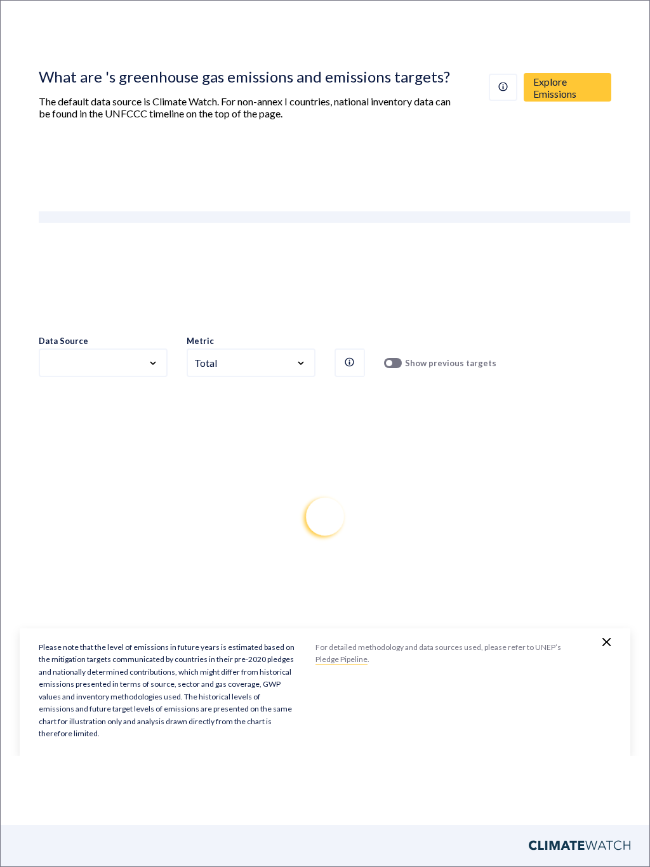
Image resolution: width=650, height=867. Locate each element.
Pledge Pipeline (341, 659)
